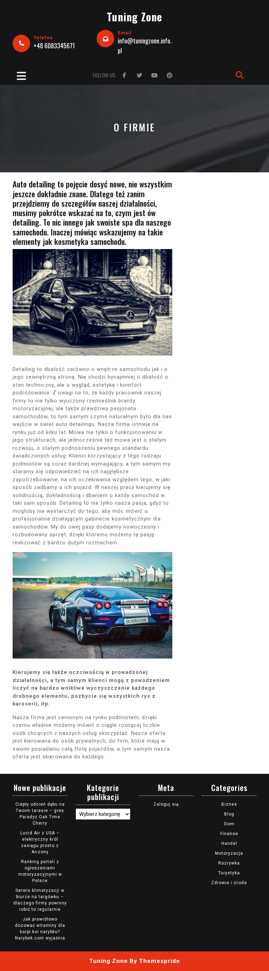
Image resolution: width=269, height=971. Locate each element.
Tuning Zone (134, 17)
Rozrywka (229, 863)
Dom (229, 823)
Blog (229, 814)
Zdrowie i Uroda (229, 882)
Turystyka (229, 872)
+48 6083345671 (54, 45)
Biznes (229, 804)
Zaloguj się (166, 804)
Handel (229, 843)
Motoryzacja (229, 853)
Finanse (229, 833)
